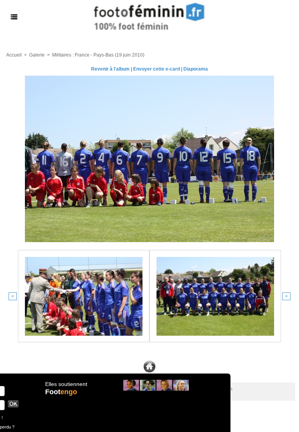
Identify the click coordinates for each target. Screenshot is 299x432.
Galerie (37, 55)
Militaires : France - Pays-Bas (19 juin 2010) (98, 55)
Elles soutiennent (66, 384)
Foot (61, 392)
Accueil (14, 55)
